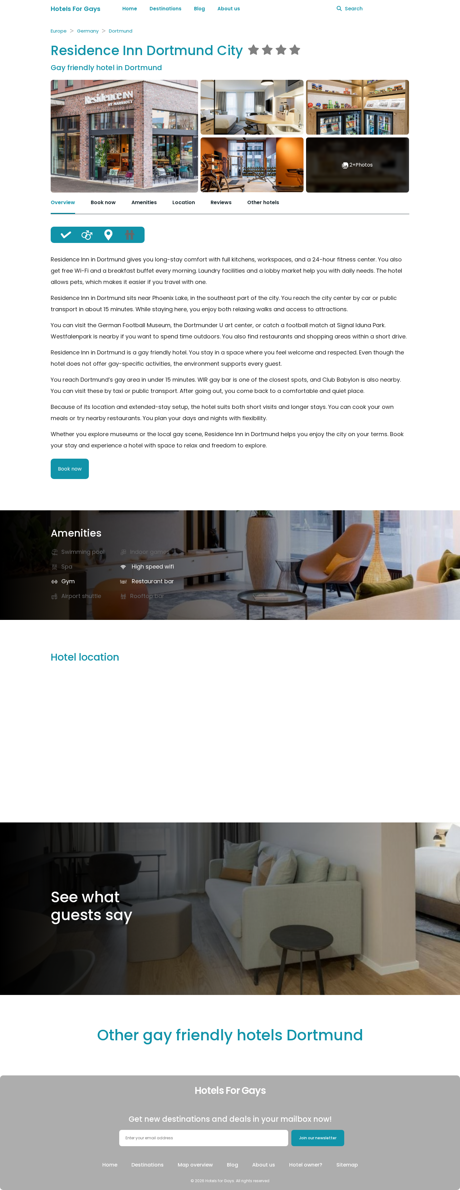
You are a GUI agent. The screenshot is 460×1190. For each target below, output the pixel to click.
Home (129, 8)
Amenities (144, 202)
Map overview (195, 1164)
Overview (63, 202)
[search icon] (339, 9)
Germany (88, 31)
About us (228, 8)
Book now (103, 202)
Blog (199, 8)
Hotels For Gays (75, 8)
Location (183, 202)
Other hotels (263, 202)
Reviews (221, 202)
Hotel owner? (305, 1164)
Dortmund (120, 31)
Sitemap (347, 1164)
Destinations (165, 8)
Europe (59, 31)
